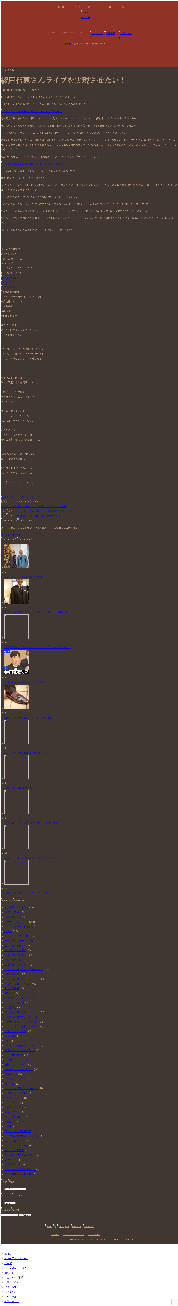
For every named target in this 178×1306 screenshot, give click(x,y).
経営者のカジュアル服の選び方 (21, 1021)
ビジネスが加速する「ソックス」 (22, 1136)
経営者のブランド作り (16, 921)
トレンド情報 (11, 988)
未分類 (68, 43)
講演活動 (9, 1272)
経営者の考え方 (12, 917)
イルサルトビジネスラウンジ (20, 1169)
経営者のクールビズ (15, 1064)
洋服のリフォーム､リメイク (19, 997)
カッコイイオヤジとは (16, 936)
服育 (6, 1040)
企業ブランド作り (14, 945)
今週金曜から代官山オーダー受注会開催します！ (41, 515)
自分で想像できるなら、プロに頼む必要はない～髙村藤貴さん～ (39, 612)
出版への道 (10, 1036)
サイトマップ (94, 1234)
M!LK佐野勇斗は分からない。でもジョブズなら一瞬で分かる (37, 647)
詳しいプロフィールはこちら (17, 496)
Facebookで (31, 506)
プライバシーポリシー (73, 1234)
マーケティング (12, 1107)
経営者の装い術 (12, 912)
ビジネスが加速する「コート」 (21, 1016)
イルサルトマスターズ (16, 1059)
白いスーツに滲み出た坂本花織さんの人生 (27, 752)
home (7, 1253)
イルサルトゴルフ (14, 1097)
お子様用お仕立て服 (15, 1093)
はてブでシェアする (56, 506)
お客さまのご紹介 (14, 1277)
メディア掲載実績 (14, 1055)
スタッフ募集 (11, 1112)
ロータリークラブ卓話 (16, 1145)
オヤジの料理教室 (14, 1150)
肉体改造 (9, 993)
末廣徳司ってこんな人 (16, 907)
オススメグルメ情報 (15, 1031)
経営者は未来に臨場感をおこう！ (22, 787)
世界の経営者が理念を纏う (18, 1174)
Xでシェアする (9, 506)
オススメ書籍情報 (14, 1002)
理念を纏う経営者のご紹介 (18, 940)
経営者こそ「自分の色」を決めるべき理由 (27, 893)
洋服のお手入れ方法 (15, 959)
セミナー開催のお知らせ (17, 983)
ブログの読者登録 (10, 534)
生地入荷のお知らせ (15, 964)
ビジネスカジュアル (15, 1140)
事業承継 (9, 1121)
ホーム (49, 43)
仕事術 (8, 1126)
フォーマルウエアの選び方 (18, 1069)
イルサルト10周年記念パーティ (21, 1026)
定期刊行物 (10, 1287)
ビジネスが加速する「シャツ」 (21, 1045)
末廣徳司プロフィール (16, 1258)
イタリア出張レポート (16, 955)
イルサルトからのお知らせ (18, 926)
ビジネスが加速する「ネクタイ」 (22, 1012)
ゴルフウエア (11, 1102)
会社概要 (55, 1234)
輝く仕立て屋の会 (14, 1116)
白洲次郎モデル (12, 1164)
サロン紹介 (10, 1296)
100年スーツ (11, 1074)
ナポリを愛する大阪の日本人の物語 (23, 577)
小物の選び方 (11, 974)
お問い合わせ (11, 1301)
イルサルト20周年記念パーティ (21, 1088)
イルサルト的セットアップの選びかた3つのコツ (30, 858)
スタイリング (11, 1291)
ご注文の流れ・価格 (15, 1268)
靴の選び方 (10, 1007)
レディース (10, 1159)
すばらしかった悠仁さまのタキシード (24, 682)
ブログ (58, 43)
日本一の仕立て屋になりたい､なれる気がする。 (41, 511)
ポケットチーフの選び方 (17, 1131)
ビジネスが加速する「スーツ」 (21, 978)
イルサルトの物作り (15, 1078)
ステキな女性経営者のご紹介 (20, 1155)
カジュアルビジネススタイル (19, 1050)
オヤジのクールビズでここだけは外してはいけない (32, 822)
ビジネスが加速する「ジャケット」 (23, 969)
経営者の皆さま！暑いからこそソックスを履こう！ (32, 717)
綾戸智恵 (9, 1083)
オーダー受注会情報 (15, 950)
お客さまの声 (11, 1282)
